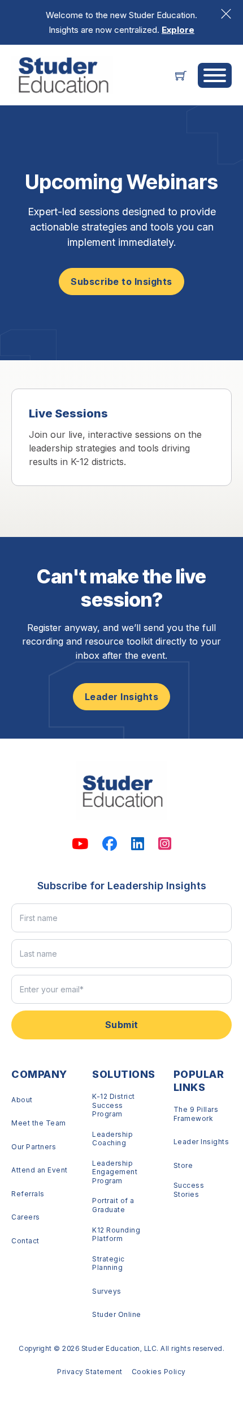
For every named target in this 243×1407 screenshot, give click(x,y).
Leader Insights (122, 696)
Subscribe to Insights (121, 281)
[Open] (215, 75)
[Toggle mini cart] (180, 75)
